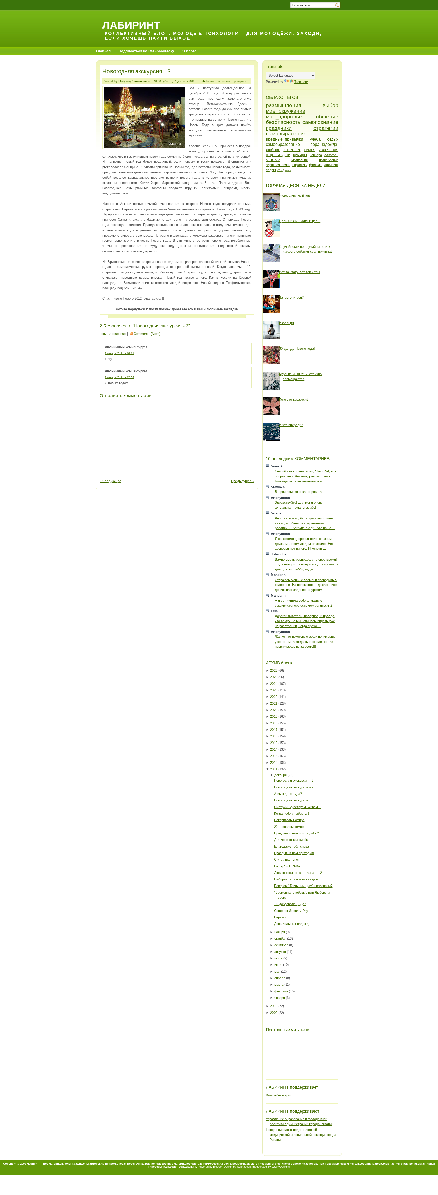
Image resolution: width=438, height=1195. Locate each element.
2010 (274, 1006)
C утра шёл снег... (288, 859)
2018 (274, 723)
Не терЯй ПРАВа (287, 866)
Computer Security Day (291, 911)
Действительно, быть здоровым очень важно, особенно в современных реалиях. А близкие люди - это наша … (305, 523)
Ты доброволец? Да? (290, 904)
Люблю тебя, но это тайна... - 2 (298, 873)
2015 (274, 743)
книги (288, 170)
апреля (280, 978)
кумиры (300, 155)
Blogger (217, 1166)
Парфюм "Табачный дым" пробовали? (303, 886)
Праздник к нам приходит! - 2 (296, 833)
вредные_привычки (284, 139)
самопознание (320, 122)
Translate (301, 82)
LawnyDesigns (281, 1166)
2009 (274, 1013)
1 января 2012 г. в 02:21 (119, 353)
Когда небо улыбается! (291, 813)
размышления (283, 105)
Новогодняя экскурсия (291, 800)
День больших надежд (291, 924)
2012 (274, 763)
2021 (274, 703)
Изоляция (286, 323)
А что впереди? (291, 425)
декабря (281, 775)
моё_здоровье (284, 116)
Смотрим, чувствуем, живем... (297, 807)
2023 (274, 690)
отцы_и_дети (278, 155)
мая (277, 971)
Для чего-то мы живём (291, 840)
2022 (274, 697)
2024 (274, 684)
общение (327, 116)
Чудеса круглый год (294, 195)
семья (309, 150)
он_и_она (273, 160)
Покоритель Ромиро (289, 820)
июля (278, 958)
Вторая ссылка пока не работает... (301, 492)
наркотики (299, 165)
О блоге (189, 51)
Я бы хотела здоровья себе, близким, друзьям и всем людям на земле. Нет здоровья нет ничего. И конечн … (304, 543)
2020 (274, 710)
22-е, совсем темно (289, 827)
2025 (274, 677)
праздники (239, 81)
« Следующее (110, 481)
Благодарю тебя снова (291, 846)
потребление (328, 160)
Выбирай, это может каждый (296, 879)
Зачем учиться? (291, 297)
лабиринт (331, 165)
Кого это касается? (293, 399)
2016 (274, 736)
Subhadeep (244, 1166)
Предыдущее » (242, 481)
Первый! (280, 917)
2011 (274, 769)
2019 (274, 716)
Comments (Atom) (147, 334)
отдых (332, 139)
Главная (103, 51)
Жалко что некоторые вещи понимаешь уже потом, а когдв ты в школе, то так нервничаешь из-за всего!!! (305, 641)
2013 (274, 756)
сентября (281, 945)
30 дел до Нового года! (297, 349)
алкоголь (331, 155)
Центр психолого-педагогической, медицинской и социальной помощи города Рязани (301, 1135)
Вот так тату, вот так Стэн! (299, 272)
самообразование (283, 144)
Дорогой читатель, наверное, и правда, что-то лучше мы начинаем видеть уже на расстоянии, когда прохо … (305, 621)
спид (280, 170)
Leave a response (113, 334)
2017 (274, 730)
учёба (315, 139)
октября (280, 938)
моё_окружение (220, 81)
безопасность (283, 122)
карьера (316, 155)
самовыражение (286, 133)
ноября (280, 932)
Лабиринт (131, 25)
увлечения (328, 150)
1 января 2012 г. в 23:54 (119, 377)
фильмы (315, 165)
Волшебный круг (278, 1095)
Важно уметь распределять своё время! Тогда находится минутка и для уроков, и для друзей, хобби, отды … (306, 564)
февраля (281, 991)
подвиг (271, 170)
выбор (330, 105)
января (280, 998)
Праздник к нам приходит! (294, 853)
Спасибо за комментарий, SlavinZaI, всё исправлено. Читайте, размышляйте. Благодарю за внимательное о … (305, 476)
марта (279, 984)
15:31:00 (156, 81)
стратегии (325, 128)
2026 (274, 670)
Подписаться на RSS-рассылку (146, 51)
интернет (291, 150)
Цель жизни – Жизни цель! (299, 221)
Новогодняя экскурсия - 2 (293, 787)
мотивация (299, 160)
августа (280, 952)
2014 (274, 749)
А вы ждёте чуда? (288, 794)
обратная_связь (278, 165)
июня (278, 965)
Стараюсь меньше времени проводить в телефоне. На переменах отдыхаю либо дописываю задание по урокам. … (306, 585)
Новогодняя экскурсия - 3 (136, 71)
